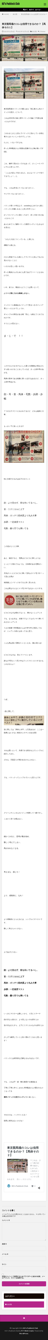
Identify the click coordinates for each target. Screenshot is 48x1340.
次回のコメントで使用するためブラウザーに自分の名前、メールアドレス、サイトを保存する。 (23, 1277)
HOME (6, 14)
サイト (4, 1264)
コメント (6, 1220)
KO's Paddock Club (11, 4)
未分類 (15, 14)
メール (5, 1254)
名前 (4, 1244)
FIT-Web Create (27, 1331)
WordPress (23, 1333)
